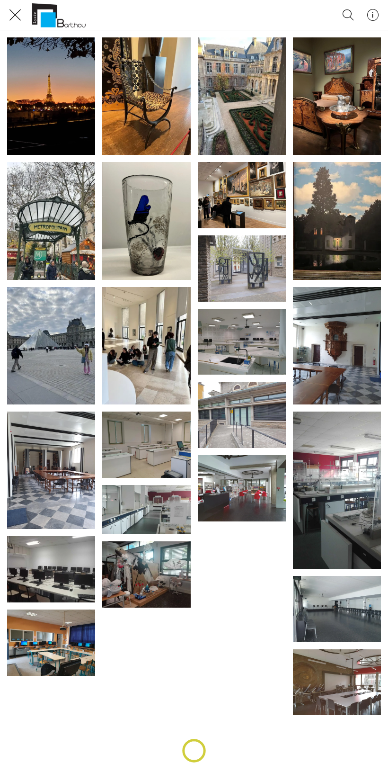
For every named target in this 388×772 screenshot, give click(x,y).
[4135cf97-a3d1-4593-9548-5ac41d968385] (242, 195)
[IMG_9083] (146, 345)
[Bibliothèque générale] (51, 470)
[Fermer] (15, 15)
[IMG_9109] (146, 96)
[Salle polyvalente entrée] (242, 415)
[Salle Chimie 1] (337, 490)
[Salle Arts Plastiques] (146, 574)
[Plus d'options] (373, 15)
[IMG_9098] (51, 345)
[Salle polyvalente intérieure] (337, 609)
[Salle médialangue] (51, 643)
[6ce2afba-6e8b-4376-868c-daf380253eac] (51, 96)
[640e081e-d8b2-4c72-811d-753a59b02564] (51, 220)
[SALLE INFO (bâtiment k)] (51, 569)
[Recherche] (348, 15)
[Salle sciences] (146, 445)
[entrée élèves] (242, 268)
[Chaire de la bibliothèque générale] (337, 345)
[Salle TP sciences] (242, 342)
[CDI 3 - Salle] (337, 682)
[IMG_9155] (337, 220)
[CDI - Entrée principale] (242, 488)
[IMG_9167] (242, 96)
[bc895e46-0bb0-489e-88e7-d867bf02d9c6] (146, 220)
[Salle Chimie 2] (146, 509)
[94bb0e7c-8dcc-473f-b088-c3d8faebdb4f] (337, 96)
